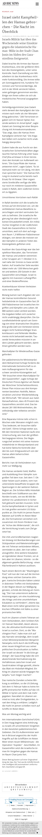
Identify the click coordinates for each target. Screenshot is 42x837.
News (13, 805)
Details (25, 833)
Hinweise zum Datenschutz (15, 812)
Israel (11, 12)
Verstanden (32, 833)
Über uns (31, 812)
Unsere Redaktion (14, 816)
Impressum (29, 805)
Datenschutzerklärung (20, 809)
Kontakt (20, 805)
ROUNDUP (5, 12)
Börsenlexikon (21, 785)
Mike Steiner (27, 816)
